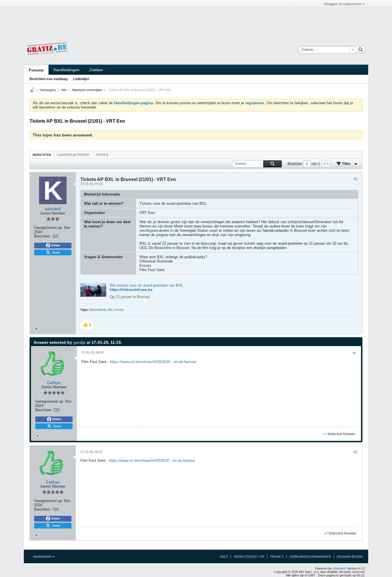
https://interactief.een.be (131, 289)
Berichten (42, 155)
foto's (102, 155)
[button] (87, 324)
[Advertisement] (196, 21)
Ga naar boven (349, 556)
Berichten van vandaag (48, 79)
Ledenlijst (81, 79)
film (110, 309)
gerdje (79, 342)
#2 (356, 452)
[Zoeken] (360, 49)
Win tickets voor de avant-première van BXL (146, 285)
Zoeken (96, 69)
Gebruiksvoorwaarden (310, 556)
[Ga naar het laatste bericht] (354, 353)
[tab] (42, 155)
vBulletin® (339, 568)
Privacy (277, 556)
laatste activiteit (73, 155)
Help (224, 556)
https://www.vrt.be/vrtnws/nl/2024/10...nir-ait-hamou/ (153, 362)
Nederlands (43, 557)
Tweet (56, 252)
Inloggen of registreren (342, 4)
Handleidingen (66, 69)
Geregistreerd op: (48, 227)
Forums (36, 70)
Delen (55, 245)
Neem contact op (249, 556)
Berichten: (42, 236)
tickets (119, 309)
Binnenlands (98, 309)
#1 (356, 179)
